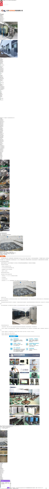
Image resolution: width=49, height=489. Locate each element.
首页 (3, 117)
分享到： (1, 455)
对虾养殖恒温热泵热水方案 (3, 462)
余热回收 (1, 142)
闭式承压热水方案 (2, 18)
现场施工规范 (1, 99)
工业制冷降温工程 (2, 147)
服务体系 (1, 154)
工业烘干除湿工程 (2, 87)
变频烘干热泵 (1, 77)
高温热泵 (1, 73)
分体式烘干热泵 (2, 78)
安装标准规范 (1, 98)
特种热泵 (1, 67)
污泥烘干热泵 (1, 80)
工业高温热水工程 (2, 86)
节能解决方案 (1, 16)
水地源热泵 (1, 134)
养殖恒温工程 (1, 149)
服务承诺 (1, 153)
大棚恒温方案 (1, 125)
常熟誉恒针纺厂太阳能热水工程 (6, 427)
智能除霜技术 (1, 63)
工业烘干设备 (10, 488)
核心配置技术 (1, 66)
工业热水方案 (1, 17)
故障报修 (1, 96)
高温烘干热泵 (1, 76)
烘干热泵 (1, 475)
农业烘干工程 (1, 150)
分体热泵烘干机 (2, 82)
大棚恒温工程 (1, 89)
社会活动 (1, 158)
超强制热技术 (1, 129)
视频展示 (1, 93)
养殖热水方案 (1, 19)
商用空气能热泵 (2, 69)
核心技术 (1, 58)
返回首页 (1, 15)
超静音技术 (1, 62)
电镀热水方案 (1, 126)
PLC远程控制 (1, 61)
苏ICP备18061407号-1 (40, 487)
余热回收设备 (1, 70)
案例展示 (1, 84)
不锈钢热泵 (1, 75)
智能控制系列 (1, 137)
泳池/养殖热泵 (1, 71)
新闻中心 (1, 466)
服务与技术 (1, 94)
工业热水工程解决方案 (2, 39)
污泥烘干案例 (1, 151)
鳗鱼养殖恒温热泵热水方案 (11, 117)
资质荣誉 (1, 465)
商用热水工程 (1, 85)
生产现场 (1, 157)
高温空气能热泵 (2, 68)
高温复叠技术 (1, 59)
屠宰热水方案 (1, 20)
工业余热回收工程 (2, 88)
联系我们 (1, 467)
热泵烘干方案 (1, 21)
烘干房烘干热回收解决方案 (3, 57)
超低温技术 (1, 60)
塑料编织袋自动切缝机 (15, 488)
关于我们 (1, 464)
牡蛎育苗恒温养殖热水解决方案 (4, 454)
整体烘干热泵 (1, 79)
